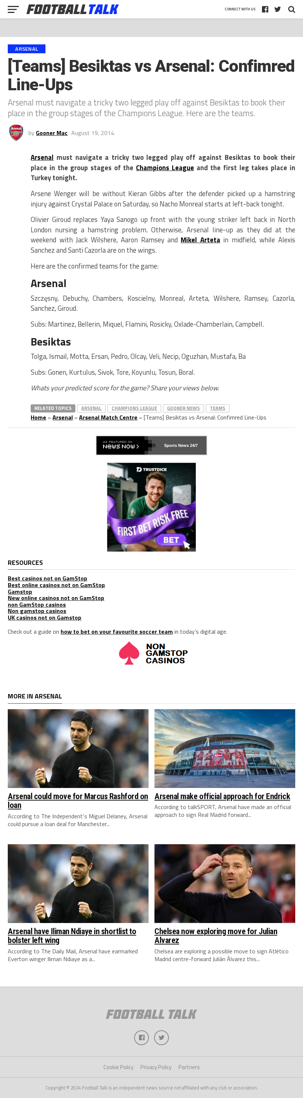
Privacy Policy (155, 1067)
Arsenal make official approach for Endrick (222, 796)
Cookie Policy (118, 1067)
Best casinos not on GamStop (47, 578)
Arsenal (42, 157)
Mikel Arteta (200, 240)
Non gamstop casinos (37, 610)
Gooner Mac (52, 132)
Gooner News (183, 408)
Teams (217, 408)
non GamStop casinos (37, 604)
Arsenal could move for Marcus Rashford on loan (78, 800)
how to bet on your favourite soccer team (117, 631)
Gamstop (20, 591)
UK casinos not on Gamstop (44, 617)
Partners (189, 1067)
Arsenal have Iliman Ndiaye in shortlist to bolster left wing (72, 935)
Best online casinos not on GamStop (56, 584)
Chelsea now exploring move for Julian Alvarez (215, 935)
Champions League (165, 167)
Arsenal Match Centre (108, 417)
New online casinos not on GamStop (56, 597)
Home (38, 417)
